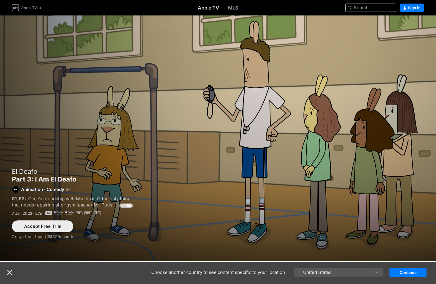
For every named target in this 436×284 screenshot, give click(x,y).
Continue (408, 272)
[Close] (9, 272)
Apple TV (208, 8)
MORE (126, 205)
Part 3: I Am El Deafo (218, 138)
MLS (233, 8)
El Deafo (24, 171)
